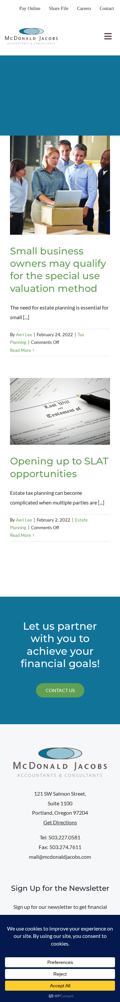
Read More (20, 350)
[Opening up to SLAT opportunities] (60, 411)
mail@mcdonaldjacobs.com (60, 856)
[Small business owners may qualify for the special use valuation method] (60, 185)
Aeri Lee (24, 334)
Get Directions (60, 822)
